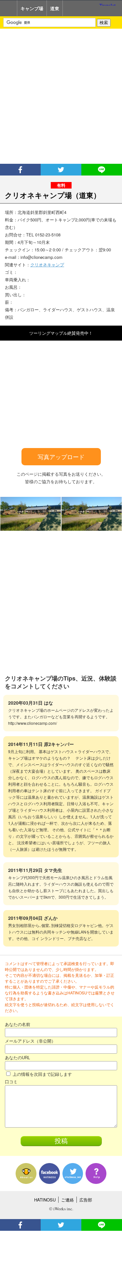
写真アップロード (61, 456)
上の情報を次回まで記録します (41, 1074)
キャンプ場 (31, 8)
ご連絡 (67, 1200)
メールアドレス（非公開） (30, 1041)
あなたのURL (17, 1057)
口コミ (11, 1081)
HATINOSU (45, 1200)
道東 (54, 8)
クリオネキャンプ (47, 264)
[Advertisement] (61, 96)
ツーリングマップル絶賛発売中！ (61, 333)
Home (8, 8)
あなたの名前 (17, 1024)
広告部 (85, 1200)
